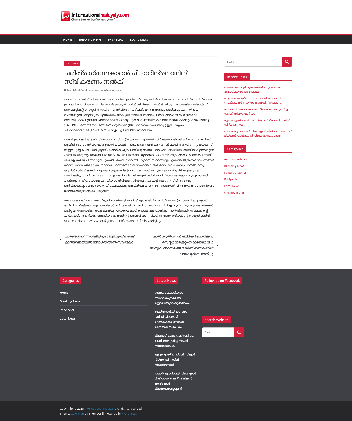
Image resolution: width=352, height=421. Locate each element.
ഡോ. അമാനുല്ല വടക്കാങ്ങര (105, 90)
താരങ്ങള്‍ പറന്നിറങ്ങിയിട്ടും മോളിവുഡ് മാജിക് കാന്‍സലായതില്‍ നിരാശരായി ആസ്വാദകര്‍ (99, 239)
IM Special (115, 39)
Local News (139, 39)
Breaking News (89, 39)
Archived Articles (235, 159)
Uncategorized (234, 193)
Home (67, 39)
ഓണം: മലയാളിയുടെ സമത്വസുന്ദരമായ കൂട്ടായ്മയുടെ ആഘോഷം (171, 298)
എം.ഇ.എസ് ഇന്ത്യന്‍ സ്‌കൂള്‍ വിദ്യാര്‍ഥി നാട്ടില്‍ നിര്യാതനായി (174, 359)
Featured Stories (235, 172)
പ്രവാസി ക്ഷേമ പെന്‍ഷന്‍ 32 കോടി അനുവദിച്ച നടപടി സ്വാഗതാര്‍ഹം (174, 341)
